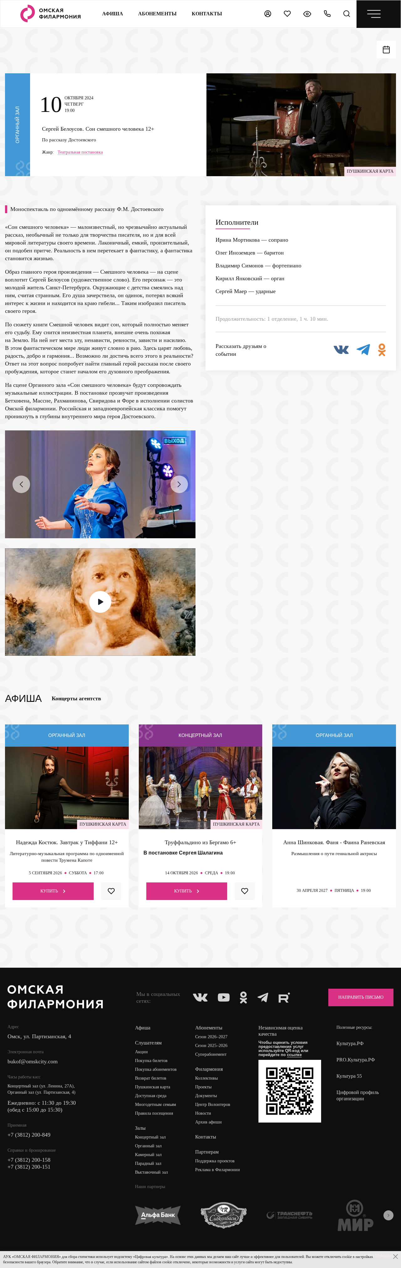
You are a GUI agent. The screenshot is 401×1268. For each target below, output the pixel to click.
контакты (207, 13)
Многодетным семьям (155, 1104)
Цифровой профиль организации (357, 1095)
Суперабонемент (211, 1054)
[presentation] (21, 484)
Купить (49, 891)
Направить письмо (360, 997)
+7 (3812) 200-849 (29, 1135)
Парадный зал (148, 1163)
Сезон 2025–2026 (211, 1045)
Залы (140, 1128)
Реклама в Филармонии (217, 1169)
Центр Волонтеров (212, 1104)
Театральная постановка (80, 152)
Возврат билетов (150, 1078)
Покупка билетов (151, 1060)
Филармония (209, 1069)
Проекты (203, 1087)
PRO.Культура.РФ (355, 1059)
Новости (203, 1113)
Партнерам (207, 1152)
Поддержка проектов (215, 1161)
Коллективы (206, 1078)
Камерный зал (148, 1154)
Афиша (112, 13)
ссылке (294, 1054)
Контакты (205, 1136)
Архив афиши (208, 1122)
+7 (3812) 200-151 (29, 1167)
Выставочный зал (151, 1172)
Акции (141, 1052)
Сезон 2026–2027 (211, 1036)
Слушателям (148, 1042)
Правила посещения (154, 1113)
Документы (206, 1095)
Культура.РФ (350, 1043)
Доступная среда (150, 1095)
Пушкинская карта (152, 1087)
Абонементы (157, 13)
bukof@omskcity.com (33, 1061)
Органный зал (148, 1146)
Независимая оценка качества (280, 1031)
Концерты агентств (76, 698)
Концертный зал (150, 1137)
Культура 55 (349, 1076)
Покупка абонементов (156, 1069)
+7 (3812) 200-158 (29, 1160)
